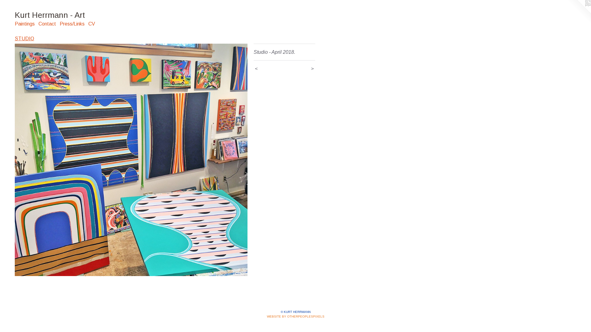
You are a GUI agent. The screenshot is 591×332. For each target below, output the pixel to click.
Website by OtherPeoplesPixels (295, 316)
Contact (47, 23)
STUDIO (24, 38)
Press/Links (72, 23)
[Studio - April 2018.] (131, 160)
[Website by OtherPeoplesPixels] (578, 12)
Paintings (25, 23)
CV (91, 23)
